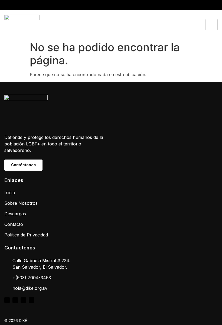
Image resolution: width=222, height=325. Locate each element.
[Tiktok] (200, 5)
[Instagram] (193, 5)
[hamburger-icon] (211, 24)
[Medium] (214, 5)
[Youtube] (207, 5)
